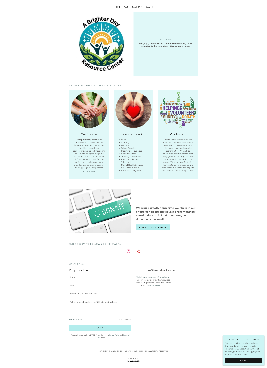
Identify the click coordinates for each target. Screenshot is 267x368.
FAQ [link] (126, 7)
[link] (128, 252)
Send (100, 328)
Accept (244, 360)
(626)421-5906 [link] (153, 285)
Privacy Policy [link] (114, 335)
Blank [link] (149, 7)
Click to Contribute (153, 227)
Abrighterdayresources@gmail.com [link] (152, 277)
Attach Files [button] (76, 319)
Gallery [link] (137, 7)
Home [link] (117, 7)
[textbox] (100, 277)
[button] (89, 171)
